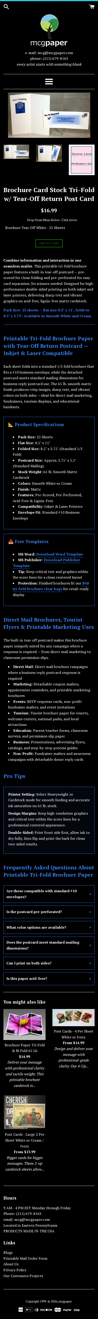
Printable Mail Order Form (25, 1258)
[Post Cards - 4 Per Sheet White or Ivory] (73, 1017)
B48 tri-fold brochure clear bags (51, 586)
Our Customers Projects (23, 1275)
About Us (10, 1264)
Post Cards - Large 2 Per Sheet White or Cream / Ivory (24, 1140)
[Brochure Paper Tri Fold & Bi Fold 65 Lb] (24, 1024)
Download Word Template (59, 554)
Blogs (8, 1252)
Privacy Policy (14, 1269)
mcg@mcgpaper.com (55, 52)
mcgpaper (65, 1301)
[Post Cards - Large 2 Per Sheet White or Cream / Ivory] (24, 1112)
